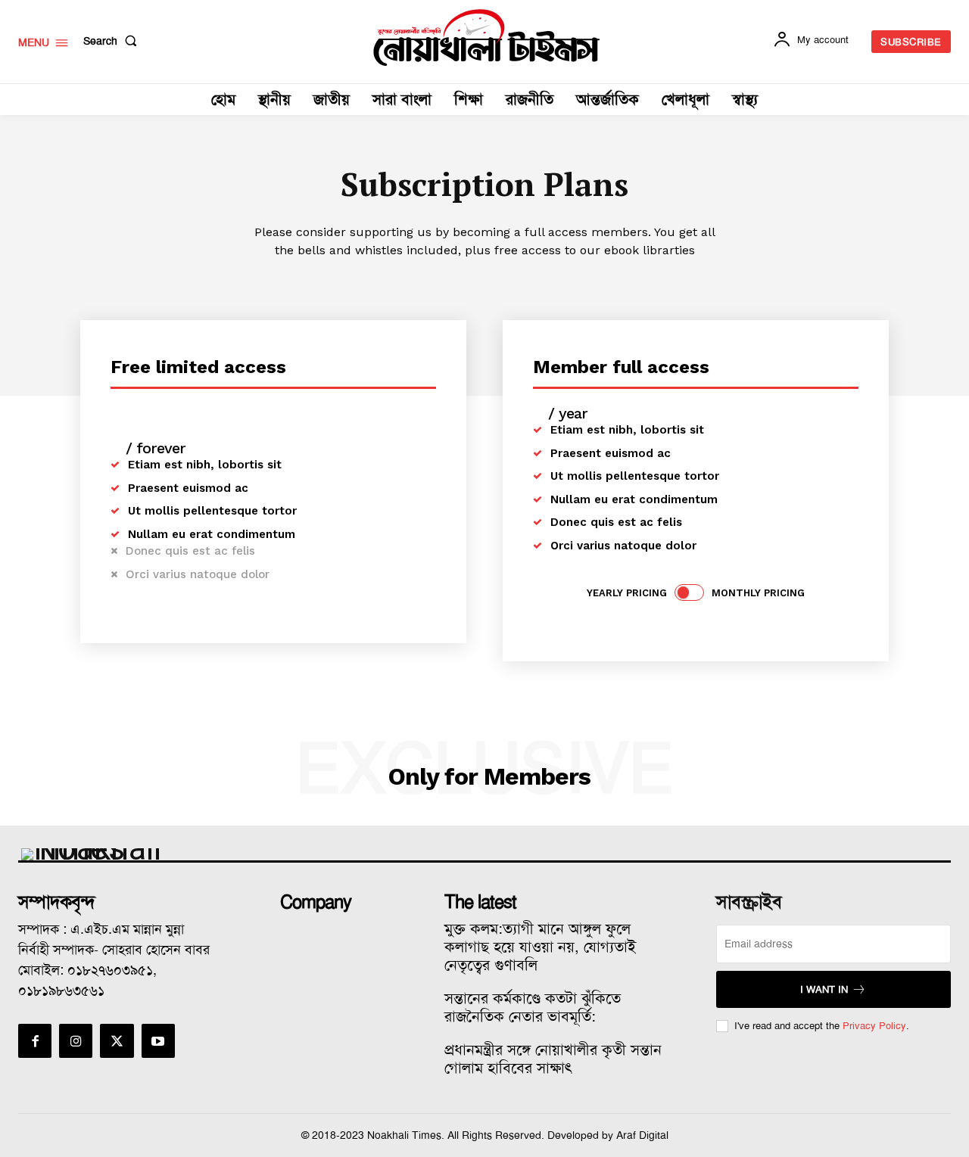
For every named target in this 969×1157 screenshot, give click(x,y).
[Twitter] (116, 1040)
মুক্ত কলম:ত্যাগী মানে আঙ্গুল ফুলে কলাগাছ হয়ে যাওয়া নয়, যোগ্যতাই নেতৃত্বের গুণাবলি (540, 947)
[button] (113, 41)
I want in (824, 989)
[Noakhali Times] (487, 38)
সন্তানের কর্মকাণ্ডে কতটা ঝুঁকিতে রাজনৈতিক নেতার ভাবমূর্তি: (532, 1007)
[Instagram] (75, 1040)
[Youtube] (158, 1040)
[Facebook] (34, 1040)
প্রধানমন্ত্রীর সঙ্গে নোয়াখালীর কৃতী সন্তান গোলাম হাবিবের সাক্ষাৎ (553, 1059)
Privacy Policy (874, 1025)
